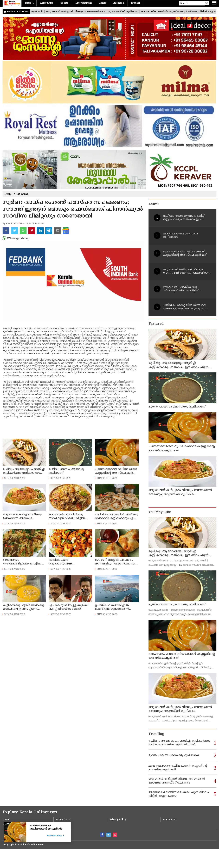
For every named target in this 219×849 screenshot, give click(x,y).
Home (8, 194)
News (28, 3)
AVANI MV (12, 223)
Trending (156, 734)
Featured (156, 324)
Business (118, 3)
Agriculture (46, 3)
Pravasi (135, 3)
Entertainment (83, 3)
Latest (154, 204)
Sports (64, 3)
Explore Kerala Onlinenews (30, 812)
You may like (160, 512)
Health (102, 3)
